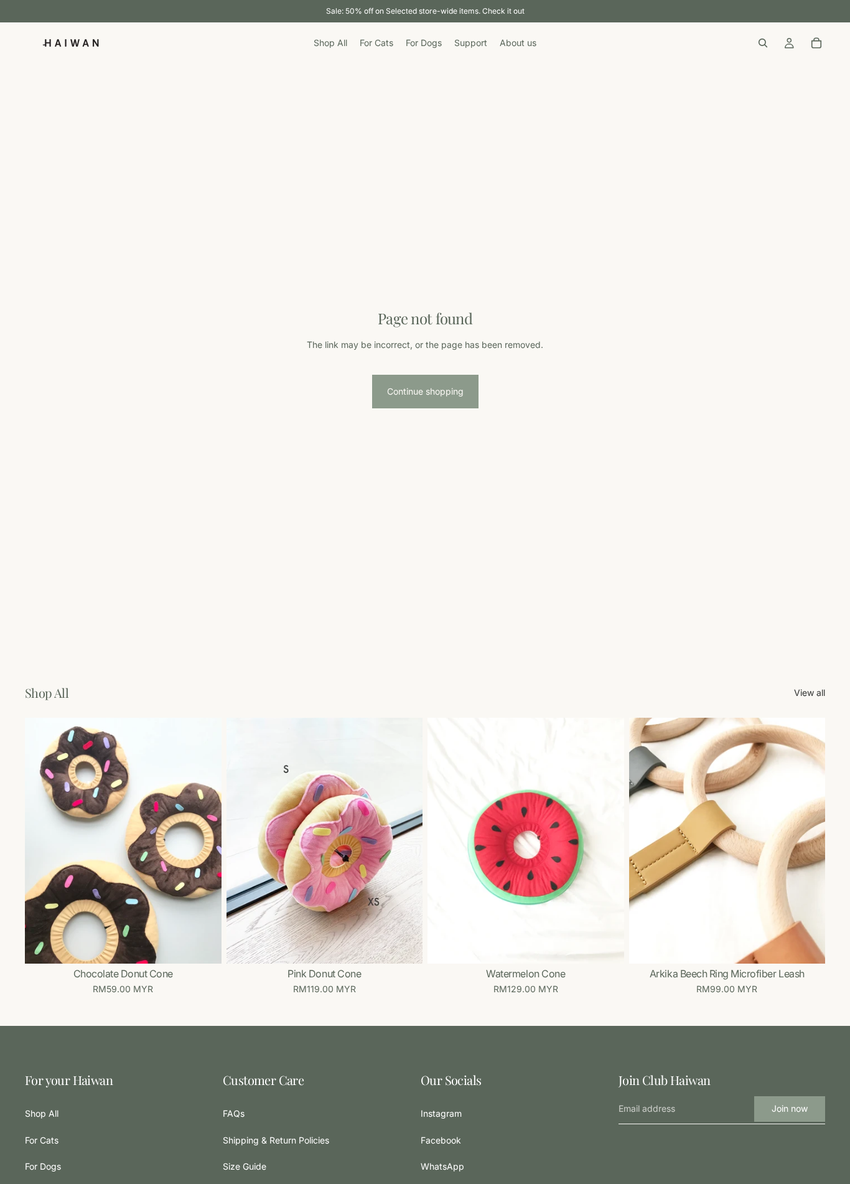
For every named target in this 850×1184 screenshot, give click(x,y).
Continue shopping (425, 391)
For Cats (41, 1140)
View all (809, 692)
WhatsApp (442, 1167)
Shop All (41, 1114)
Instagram (441, 1114)
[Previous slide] (43, 841)
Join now (790, 1109)
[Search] (763, 43)
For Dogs (43, 1167)
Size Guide (244, 1167)
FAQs (234, 1114)
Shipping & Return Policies (276, 1140)
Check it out (503, 11)
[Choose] (202, 945)
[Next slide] (203, 841)
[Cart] (816, 43)
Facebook (441, 1140)
